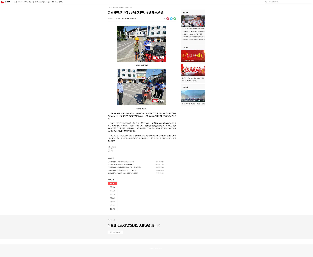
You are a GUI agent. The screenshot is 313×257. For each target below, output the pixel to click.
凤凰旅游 (31, 2)
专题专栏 (48, 2)
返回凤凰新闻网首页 (115, 232)
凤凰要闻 (126, 7)
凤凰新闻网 (115, 7)
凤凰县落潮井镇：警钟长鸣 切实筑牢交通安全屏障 (121, 161)
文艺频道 (43, 2)
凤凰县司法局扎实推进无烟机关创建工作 (134, 225)
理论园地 (37, 2)
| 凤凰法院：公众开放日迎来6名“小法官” (192, 34)
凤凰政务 (54, 2)
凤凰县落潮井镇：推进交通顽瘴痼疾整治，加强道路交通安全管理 (125, 167)
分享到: (164, 18)
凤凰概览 (26, 2)
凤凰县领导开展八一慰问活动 (189, 80)
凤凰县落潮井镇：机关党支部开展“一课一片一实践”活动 (122, 170)
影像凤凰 (60, 2)
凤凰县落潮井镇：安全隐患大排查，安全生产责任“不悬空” (123, 173)
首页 (15, 2)
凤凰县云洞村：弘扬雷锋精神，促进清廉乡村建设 (121, 164)
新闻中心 (20, 2)
